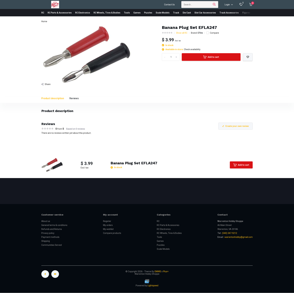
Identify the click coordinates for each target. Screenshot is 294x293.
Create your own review (237, 126)
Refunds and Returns (51, 229)
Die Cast (187, 12)
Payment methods (50, 237)
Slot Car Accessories (205, 12)
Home (44, 21)
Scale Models (163, 12)
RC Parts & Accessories (60, 12)
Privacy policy (47, 233)
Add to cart (213, 57)
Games (137, 12)
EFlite (200, 33)
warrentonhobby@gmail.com (238, 237)
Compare (214, 33)
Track (176, 12)
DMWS (158, 271)
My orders (108, 225)
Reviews (74, 98)
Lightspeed (153, 285)
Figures (246, 12)
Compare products (112, 233)
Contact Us (169, 4)
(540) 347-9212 (229, 233)
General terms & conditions (54, 225)
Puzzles (148, 12)
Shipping (45, 241)
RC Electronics (82, 12)
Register (107, 221)
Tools (127, 12)
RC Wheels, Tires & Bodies (107, 12)
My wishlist (108, 229)
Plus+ (165, 271)
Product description (52, 98)
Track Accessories (229, 12)
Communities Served (51, 245)
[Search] (214, 4)
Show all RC (181, 33)
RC (42, 12)
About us (45, 221)
